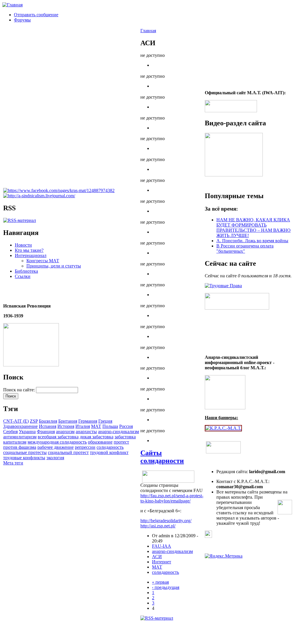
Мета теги (13, 462)
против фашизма (19, 447)
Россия (126, 426)
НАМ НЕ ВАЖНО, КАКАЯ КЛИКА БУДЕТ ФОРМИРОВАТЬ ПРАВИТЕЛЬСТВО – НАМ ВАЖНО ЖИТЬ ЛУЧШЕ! (253, 227)
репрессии (85, 447)
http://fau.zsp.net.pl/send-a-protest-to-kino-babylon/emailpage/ (171, 498)
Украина (27, 431)
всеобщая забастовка (58, 436)
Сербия (10, 431)
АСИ (157, 556)
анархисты (86, 431)
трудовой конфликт (109, 452)
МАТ (96, 426)
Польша (110, 426)
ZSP (34, 421)
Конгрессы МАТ (42, 260)
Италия (82, 426)
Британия (67, 421)
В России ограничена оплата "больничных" (245, 248)
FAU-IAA (161, 546)
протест (121, 441)
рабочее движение (55, 447)
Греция (105, 421)
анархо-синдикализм (118, 431)
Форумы (22, 19)
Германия (87, 421)
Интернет (161, 561)
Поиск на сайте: (19, 389)
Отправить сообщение (36, 14)
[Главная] (12, 4)
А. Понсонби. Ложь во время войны (252, 240)
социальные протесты (25, 452)
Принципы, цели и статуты (53, 265)
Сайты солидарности (162, 456)
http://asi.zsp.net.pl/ (157, 525)
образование (100, 441)
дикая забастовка (96, 436)
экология (55, 457)
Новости (23, 245)
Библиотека (26, 271)
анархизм (65, 431)
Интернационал (30, 255)
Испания (47, 426)
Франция (46, 431)
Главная (148, 30)
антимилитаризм (20, 436)
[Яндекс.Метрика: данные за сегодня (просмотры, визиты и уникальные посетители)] (223, 556)
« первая (160, 582)
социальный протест (68, 452)
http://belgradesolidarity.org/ (165, 520)
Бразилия (48, 421)
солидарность (110, 447)
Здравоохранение (20, 426)
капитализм (14, 441)
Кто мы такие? (29, 250)
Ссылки (22, 276)
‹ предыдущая (165, 587)
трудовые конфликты (24, 457)
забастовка (125, 436)
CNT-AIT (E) (16, 421)
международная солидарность (57, 441)
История (65, 426)
